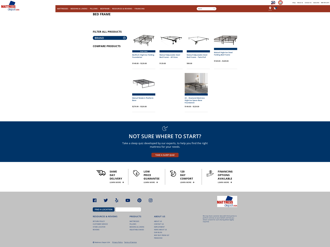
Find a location (103, 209)
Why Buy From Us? (161, 235)
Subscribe (316, 2)
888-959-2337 (325, 2)
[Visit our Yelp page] (116, 200)
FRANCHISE (158, 238)
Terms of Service (130, 242)
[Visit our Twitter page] (106, 200)
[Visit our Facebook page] (94, 200)
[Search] (214, 8)
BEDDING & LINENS (79, 8)
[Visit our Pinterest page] (139, 200)
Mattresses (134, 221)
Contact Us (308, 2)
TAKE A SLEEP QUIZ (165, 155)
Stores (270, 10)
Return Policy (99, 221)
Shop (294, 2)
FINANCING (140, 8)
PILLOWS (94, 8)
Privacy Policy (117, 242)
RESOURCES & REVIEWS (122, 8)
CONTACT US (159, 224)
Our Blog (158, 232)
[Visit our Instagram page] (150, 200)
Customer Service (100, 224)
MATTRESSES (62, 8)
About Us (300, 2)
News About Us (160, 230)
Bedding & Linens (137, 227)
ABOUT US (158, 221)
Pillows (133, 224)
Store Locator (99, 227)
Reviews (96, 230)
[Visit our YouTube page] (127, 200)
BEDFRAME (105, 8)
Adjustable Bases (137, 230)
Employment (159, 227)
